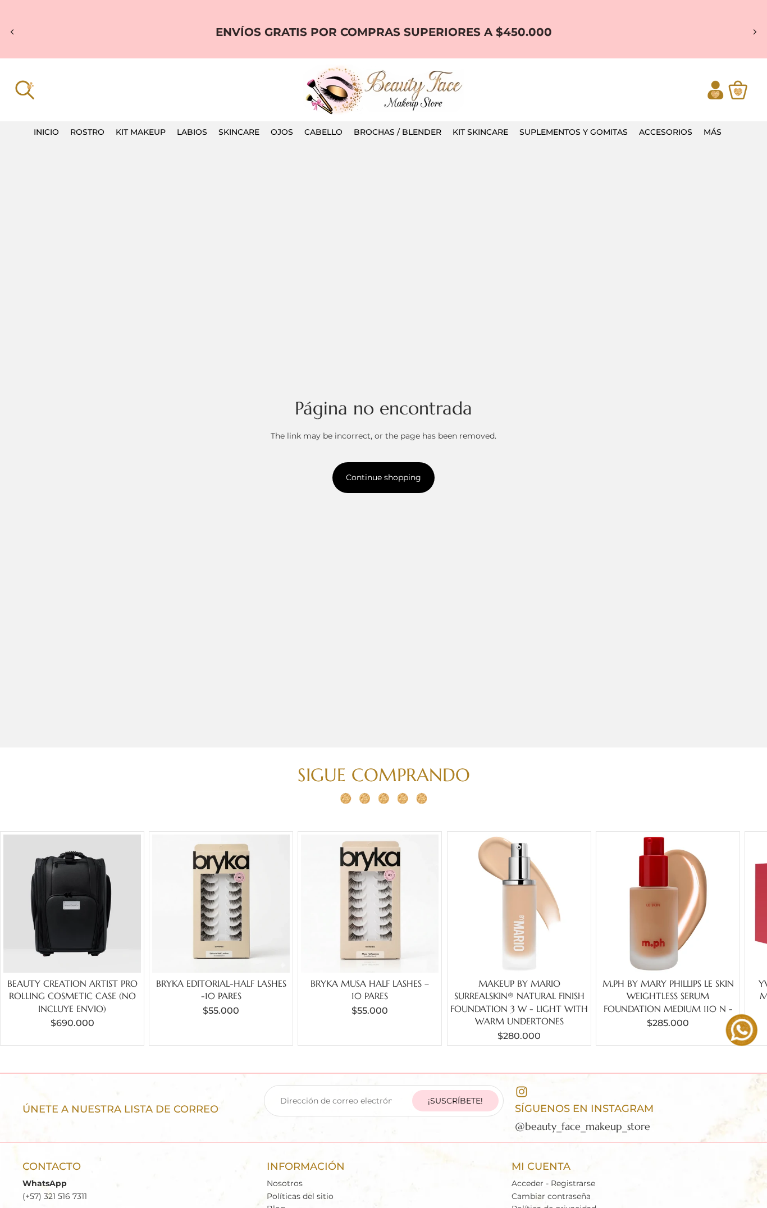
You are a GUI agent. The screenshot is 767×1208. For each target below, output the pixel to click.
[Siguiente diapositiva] (754, 32)
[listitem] (712, 132)
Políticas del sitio (300, 1196)
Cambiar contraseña (551, 1196)
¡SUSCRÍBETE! (455, 1101)
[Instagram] (521, 1091)
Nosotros (285, 1183)
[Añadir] (123, 955)
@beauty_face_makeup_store (582, 1126)
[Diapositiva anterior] (12, 32)
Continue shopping (383, 477)
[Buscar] (24, 90)
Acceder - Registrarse (553, 1183)
